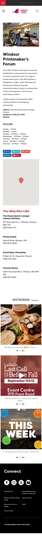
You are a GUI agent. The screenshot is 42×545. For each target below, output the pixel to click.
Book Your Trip (2, 2)
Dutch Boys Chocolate (14, 252)
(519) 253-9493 (18, 114)
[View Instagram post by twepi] (39, 342)
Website (6, 117)
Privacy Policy (8, 511)
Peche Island (9, 236)
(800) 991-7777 (9, 227)
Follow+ (35, 300)
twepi (21, 307)
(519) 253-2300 (10, 243)
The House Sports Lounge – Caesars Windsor (17, 217)
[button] (21, 180)
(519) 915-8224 (9, 277)
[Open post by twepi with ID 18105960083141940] (21, 324)
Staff (24, 504)
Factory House (10, 268)
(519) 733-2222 (9, 259)
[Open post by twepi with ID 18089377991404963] (21, 375)
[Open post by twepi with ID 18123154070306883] (21, 429)
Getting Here (8, 491)
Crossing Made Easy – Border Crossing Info (29, 492)
